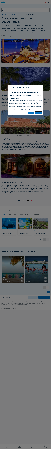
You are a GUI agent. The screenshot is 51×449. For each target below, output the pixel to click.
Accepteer (38, 112)
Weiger (31, 112)
